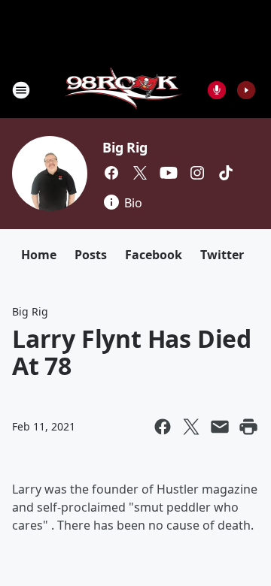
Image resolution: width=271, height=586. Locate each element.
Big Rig (125, 147)
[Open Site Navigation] (21, 90)
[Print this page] (248, 426)
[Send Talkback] (217, 90)
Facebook (153, 254)
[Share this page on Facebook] (162, 426)
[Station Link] (125, 89)
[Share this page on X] (191, 426)
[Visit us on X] (140, 173)
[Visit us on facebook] (111, 173)
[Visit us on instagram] (197, 173)
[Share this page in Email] (219, 426)
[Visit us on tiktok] (226, 173)
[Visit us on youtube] (169, 173)
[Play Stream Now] (246, 90)
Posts (91, 254)
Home (38, 254)
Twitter (222, 254)
